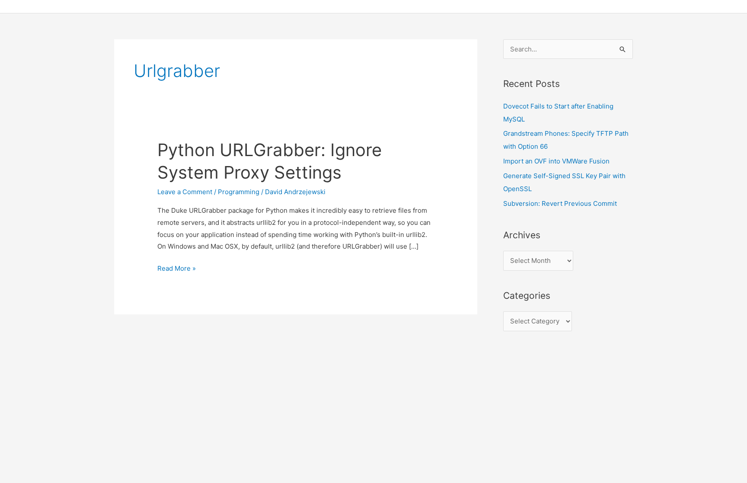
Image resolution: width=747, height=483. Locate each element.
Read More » (176, 269)
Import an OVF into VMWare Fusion (556, 161)
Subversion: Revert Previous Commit (560, 203)
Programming (238, 192)
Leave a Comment (184, 192)
